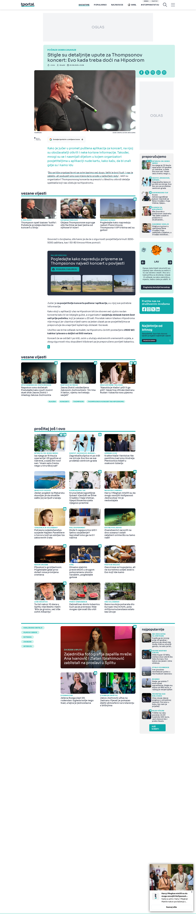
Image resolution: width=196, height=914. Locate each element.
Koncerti (64, 402)
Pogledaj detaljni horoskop (156, 287)
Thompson (78, 402)
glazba (52, 402)
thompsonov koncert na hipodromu (106, 402)
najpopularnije (153, 629)
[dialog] (171, 887)
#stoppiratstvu (150, 5)
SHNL (133, 5)
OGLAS (98, 27)
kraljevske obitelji (32, 628)
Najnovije (117, 5)
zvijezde (27, 642)
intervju (27, 646)
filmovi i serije (30, 632)
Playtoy (155, 1)
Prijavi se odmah (149, 340)
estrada (27, 637)
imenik (146, 1)
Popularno (100, 5)
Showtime (84, 5)
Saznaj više (171, 907)
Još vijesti (155, 727)
